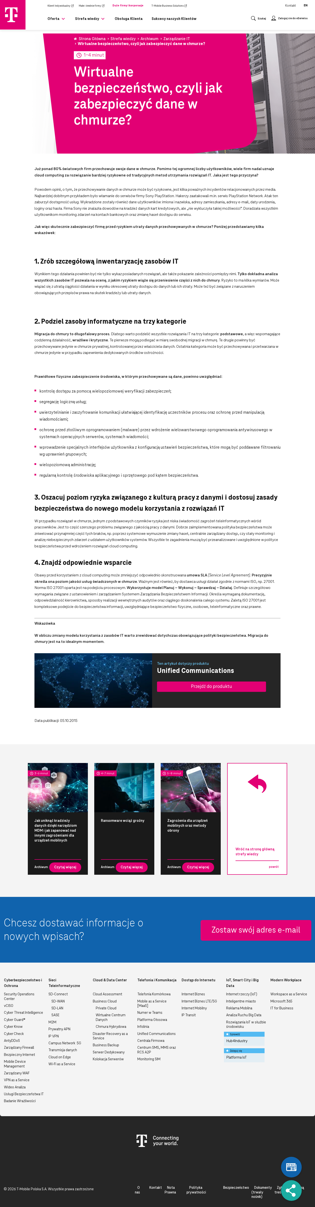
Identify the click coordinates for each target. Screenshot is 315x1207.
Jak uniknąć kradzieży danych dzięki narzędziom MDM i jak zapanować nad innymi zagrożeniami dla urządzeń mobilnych (55, 830)
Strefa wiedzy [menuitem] (87, 19)
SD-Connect (58, 994)
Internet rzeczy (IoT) (241, 994)
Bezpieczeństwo (236, 1188)
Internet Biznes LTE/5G (199, 1001)
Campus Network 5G (64, 1043)
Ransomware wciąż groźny (122, 821)
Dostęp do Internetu (198, 980)
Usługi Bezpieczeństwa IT (24, 1094)
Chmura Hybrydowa (111, 1027)
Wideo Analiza (15, 1087)
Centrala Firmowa (150, 1041)
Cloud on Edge (59, 1057)
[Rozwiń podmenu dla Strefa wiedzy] (103, 20)
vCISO (8, 1006)
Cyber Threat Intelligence (23, 1013)
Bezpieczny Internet (19, 1055)
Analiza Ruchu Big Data (243, 1015)
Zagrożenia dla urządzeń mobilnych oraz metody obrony (187, 826)
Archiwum (38, 867)
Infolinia (143, 1027)
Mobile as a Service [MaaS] (152, 1004)
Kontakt (290, 5)
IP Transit (189, 1015)
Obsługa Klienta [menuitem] (129, 19)
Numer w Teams (149, 1013)
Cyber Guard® (14, 1020)
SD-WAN (58, 1001)
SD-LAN (57, 1008)
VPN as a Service (17, 1080)
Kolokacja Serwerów (108, 1059)
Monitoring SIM (148, 1059)
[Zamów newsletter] (291, 1167)
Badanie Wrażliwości (20, 1101)
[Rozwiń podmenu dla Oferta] (63, 20)
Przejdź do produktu (211, 686)
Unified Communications (156, 1034)
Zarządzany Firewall (19, 1048)
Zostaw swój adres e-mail (256, 930)
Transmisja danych (62, 1050)
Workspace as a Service (288, 994)
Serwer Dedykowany (109, 1052)
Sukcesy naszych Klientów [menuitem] (174, 19)
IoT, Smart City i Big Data (242, 983)
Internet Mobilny (194, 1008)
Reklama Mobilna (239, 1008)
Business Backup (106, 1045)
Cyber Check (14, 1034)
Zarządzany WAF (17, 1073)
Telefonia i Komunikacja (156, 980)
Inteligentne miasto (241, 1001)
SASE (55, 1015)
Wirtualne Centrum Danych (111, 1017)
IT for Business (281, 1008)
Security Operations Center (19, 996)
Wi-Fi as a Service (61, 1064)
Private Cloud (106, 1008)
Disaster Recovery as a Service (110, 1036)
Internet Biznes (193, 994)
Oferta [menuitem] (53, 19)
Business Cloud (105, 1001)
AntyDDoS (12, 1041)
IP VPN (53, 1036)
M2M (52, 1022)
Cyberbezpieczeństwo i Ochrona (23, 983)
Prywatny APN (59, 1029)
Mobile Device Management (15, 1064)
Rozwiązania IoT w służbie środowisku (246, 1024)
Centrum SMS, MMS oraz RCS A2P (156, 1050)
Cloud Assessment (107, 994)
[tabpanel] (58, 819)
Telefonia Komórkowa (154, 994)
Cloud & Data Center (110, 980)
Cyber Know (13, 1027)
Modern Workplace (285, 980)
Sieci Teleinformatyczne (64, 983)
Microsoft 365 (281, 1001)
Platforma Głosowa (152, 1020)
